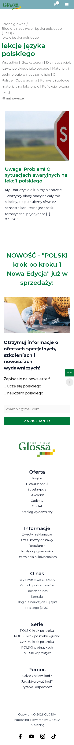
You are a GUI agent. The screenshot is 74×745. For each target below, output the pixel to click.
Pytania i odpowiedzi (37, 687)
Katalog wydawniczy (37, 512)
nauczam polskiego (24, 393)
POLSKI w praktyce (37, 653)
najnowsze (15, 98)
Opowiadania (26, 80)
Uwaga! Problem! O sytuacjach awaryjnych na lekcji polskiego (36, 175)
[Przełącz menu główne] (66, 4)
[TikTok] (54, 736)
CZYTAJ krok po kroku (37, 642)
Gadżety (37, 501)
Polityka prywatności (37, 551)
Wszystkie (10, 62)
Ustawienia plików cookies (37, 557)
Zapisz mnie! (37, 421)
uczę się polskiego (23, 386)
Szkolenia (37, 495)
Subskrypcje (37, 489)
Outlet (37, 506)
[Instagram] (42, 736)
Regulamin (37, 546)
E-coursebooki (37, 484)
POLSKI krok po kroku (37, 630)
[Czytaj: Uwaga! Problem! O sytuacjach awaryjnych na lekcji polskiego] (37, 133)
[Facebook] (20, 736)
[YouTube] (31, 736)
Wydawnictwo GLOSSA (37, 580)
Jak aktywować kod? (37, 681)
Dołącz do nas (37, 591)
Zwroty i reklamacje (37, 534)
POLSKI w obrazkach (37, 647)
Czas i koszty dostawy (37, 540)
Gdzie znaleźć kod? (37, 676)
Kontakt (37, 596)
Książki (37, 478)
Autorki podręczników (37, 585)
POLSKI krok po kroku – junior (37, 636)
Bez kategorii (32, 62)
